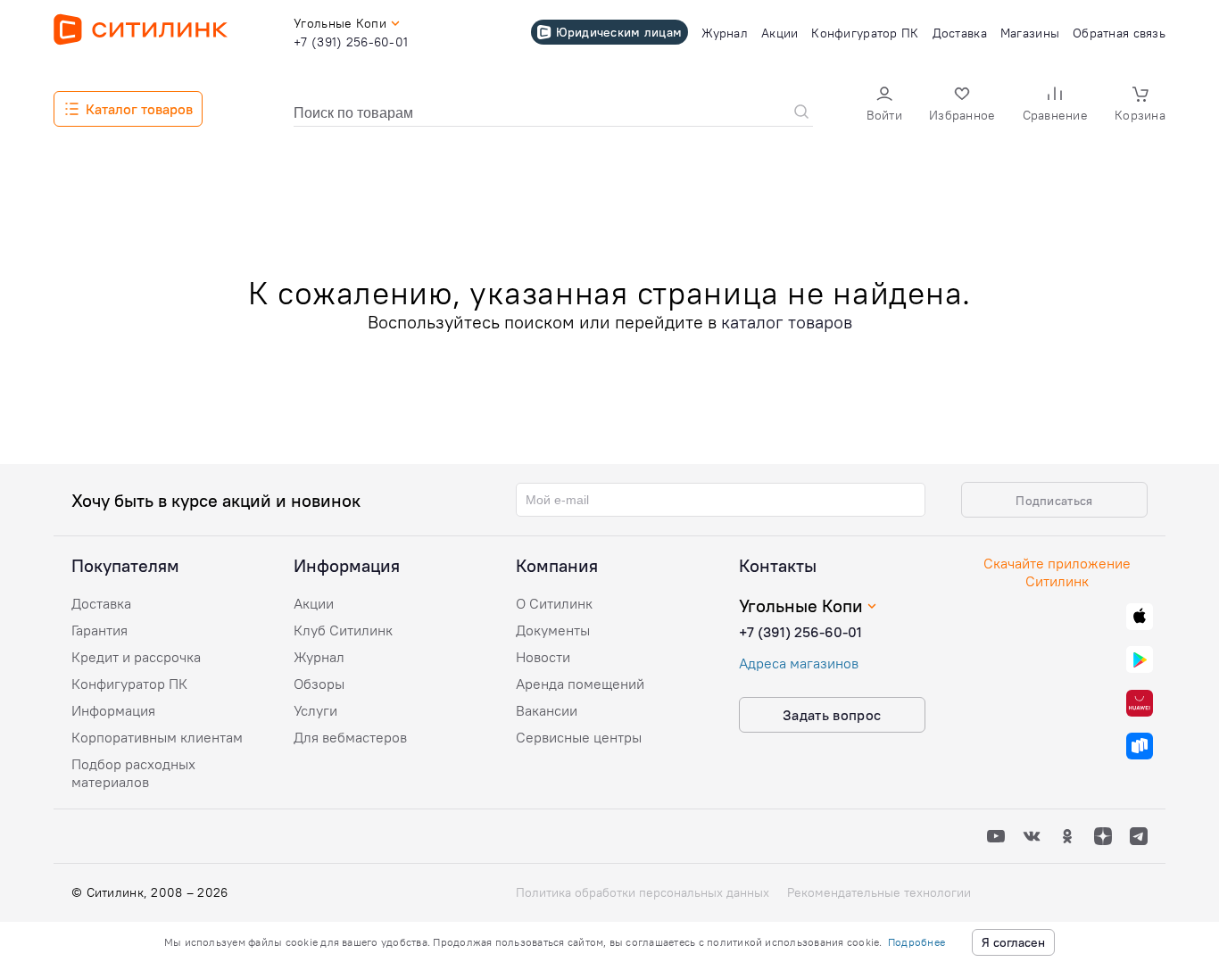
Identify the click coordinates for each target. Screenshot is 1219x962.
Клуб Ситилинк (343, 630)
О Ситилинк (554, 603)
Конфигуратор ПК (129, 683)
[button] (884, 106)
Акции (314, 603)
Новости (543, 657)
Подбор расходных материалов (133, 773)
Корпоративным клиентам (157, 737)
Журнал (319, 657)
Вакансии (546, 710)
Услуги (315, 710)
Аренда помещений (580, 683)
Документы (553, 630)
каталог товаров (786, 322)
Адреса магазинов (798, 663)
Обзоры (319, 683)
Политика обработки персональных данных (642, 892)
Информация (113, 710)
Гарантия (99, 630)
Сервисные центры (579, 737)
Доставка (101, 603)
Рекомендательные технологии (879, 892)
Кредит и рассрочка (136, 657)
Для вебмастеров (350, 737)
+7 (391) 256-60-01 (800, 632)
